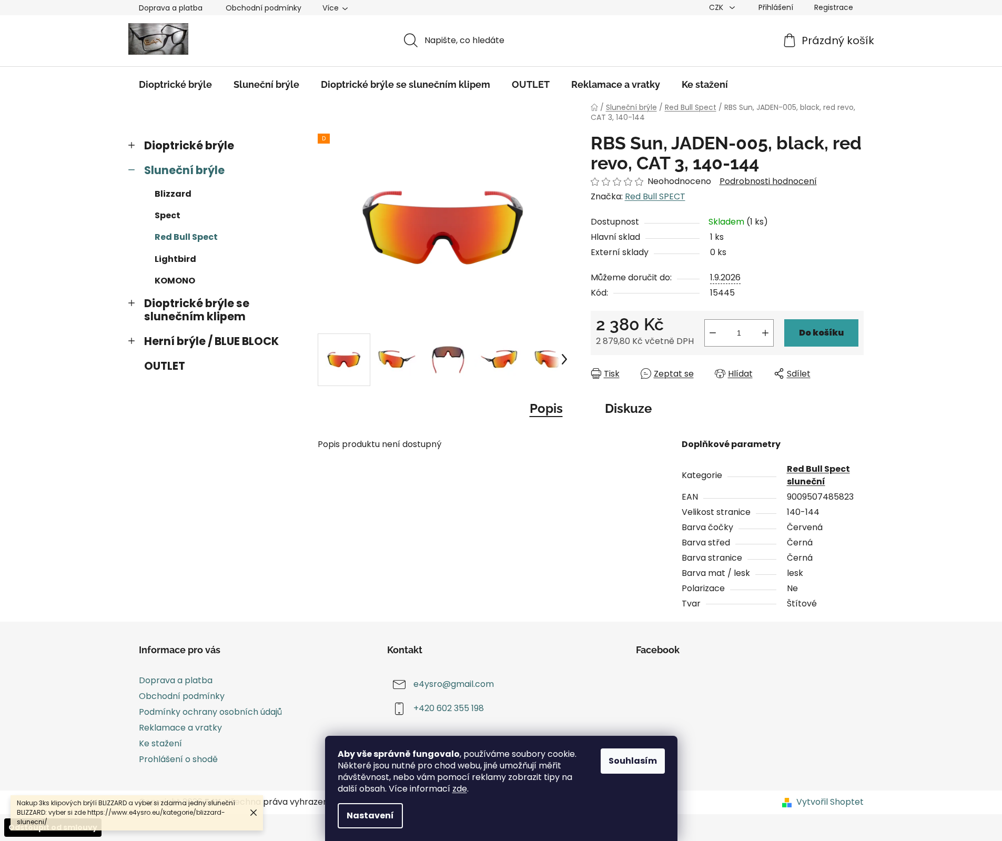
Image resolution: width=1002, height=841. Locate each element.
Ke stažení (160, 743)
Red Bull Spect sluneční (818, 475)
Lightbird (175, 259)
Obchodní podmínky (263, 8)
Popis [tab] (546, 408)
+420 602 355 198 (448, 708)
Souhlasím (633, 761)
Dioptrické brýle (189, 145)
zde (459, 789)
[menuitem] (175, 85)
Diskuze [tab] (628, 408)
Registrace (833, 7)
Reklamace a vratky (180, 728)
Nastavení (370, 815)
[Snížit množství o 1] (713, 333)
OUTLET (164, 365)
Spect (167, 215)
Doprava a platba (171, 8)
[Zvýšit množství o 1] (765, 333)
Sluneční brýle (184, 170)
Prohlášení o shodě (178, 759)
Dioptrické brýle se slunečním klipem (196, 310)
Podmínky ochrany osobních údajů (210, 712)
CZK (717, 7)
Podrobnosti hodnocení (768, 181)
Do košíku (821, 333)
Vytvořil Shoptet (830, 802)
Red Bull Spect (186, 237)
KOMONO (175, 281)
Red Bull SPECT (655, 196)
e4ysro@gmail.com (453, 684)
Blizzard (173, 194)
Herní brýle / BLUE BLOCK (211, 341)
